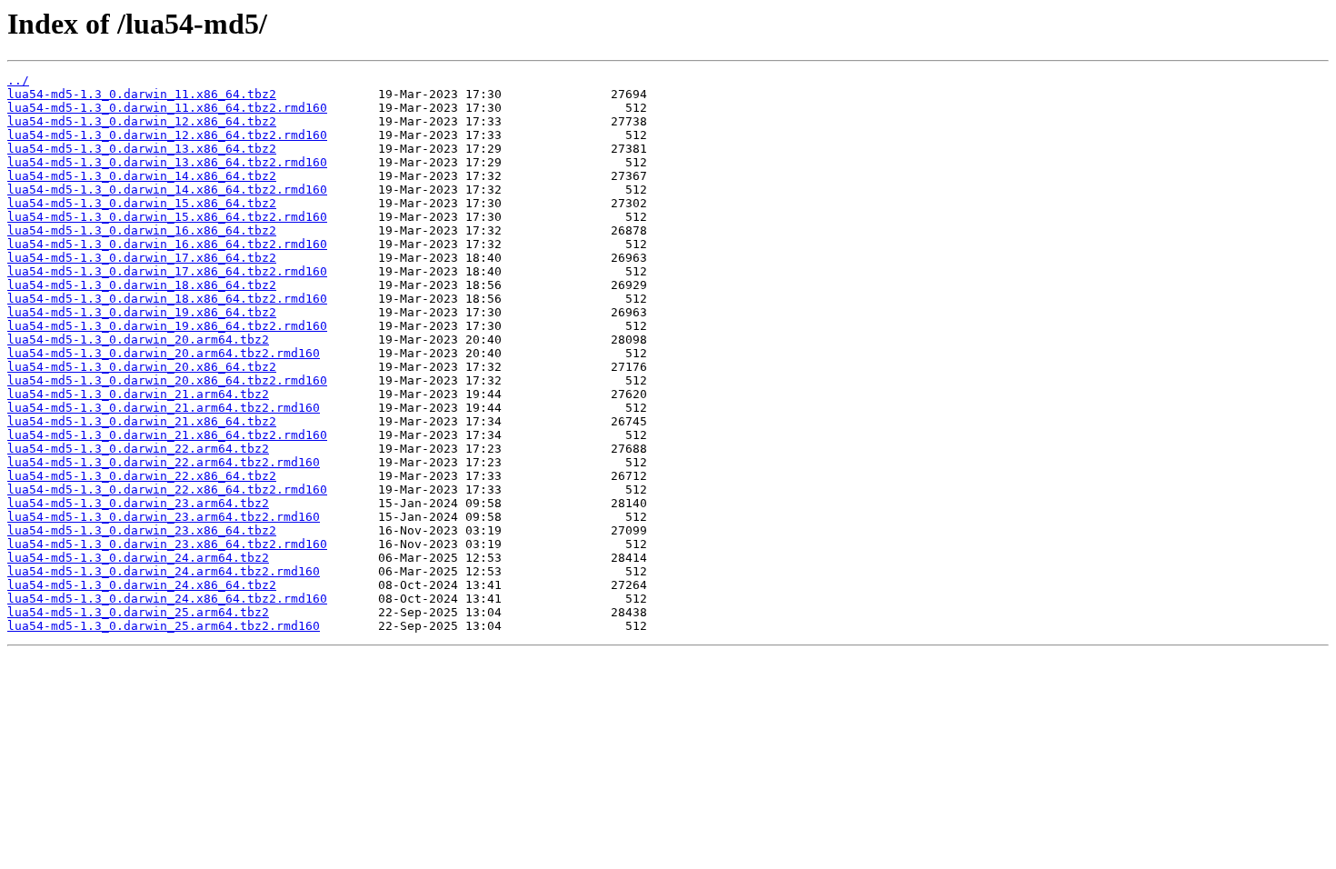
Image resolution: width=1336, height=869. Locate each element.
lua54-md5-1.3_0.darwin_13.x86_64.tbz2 (141, 148)
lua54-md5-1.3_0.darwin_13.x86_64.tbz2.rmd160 (167, 162)
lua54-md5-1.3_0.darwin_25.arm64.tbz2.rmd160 (163, 626)
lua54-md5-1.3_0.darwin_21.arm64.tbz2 (138, 394)
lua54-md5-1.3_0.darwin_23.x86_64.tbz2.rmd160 (167, 544)
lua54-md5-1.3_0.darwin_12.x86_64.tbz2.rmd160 (167, 135)
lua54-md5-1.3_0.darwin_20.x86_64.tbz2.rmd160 (167, 380)
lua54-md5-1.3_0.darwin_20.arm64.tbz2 (138, 339)
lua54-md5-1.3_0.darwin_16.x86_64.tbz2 (141, 230)
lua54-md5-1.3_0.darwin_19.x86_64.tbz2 (141, 312)
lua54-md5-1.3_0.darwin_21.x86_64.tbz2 (141, 421)
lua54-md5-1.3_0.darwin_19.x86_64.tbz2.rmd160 (167, 326)
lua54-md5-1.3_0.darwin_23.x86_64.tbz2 (141, 530)
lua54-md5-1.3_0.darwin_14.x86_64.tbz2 (141, 176)
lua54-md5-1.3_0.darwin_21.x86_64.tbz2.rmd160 (167, 435)
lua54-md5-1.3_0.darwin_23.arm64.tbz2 (138, 503)
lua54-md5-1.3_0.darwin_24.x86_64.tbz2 (141, 585)
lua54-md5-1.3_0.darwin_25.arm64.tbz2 (138, 612)
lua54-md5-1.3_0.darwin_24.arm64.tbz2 (138, 557)
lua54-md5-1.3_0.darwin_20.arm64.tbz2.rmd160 (163, 353)
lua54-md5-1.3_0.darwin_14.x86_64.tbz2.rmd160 (167, 189)
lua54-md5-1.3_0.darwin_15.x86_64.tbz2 (141, 203)
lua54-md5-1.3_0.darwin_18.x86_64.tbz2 (141, 285)
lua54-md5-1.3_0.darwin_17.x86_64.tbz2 (141, 258)
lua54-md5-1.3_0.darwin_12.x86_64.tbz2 (141, 121)
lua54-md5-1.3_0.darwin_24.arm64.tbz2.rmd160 (163, 571)
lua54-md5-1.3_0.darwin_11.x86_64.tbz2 (141, 94)
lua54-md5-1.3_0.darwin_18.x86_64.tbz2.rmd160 (167, 298)
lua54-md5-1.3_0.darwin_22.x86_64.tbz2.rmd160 (167, 489)
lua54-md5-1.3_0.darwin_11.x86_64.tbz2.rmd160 (167, 108)
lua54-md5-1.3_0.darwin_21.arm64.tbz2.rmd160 (163, 408)
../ (18, 80)
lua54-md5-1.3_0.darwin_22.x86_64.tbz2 (141, 476)
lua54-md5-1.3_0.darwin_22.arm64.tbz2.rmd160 (163, 462)
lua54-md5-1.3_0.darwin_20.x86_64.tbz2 (141, 367)
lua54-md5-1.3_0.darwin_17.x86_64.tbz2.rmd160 (167, 271)
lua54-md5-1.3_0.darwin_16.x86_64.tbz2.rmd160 (167, 244)
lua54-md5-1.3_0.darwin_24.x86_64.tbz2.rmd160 (167, 598)
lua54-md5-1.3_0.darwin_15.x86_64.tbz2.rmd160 (167, 217)
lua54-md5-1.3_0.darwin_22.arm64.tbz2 (138, 448)
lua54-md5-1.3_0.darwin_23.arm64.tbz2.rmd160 (163, 517)
